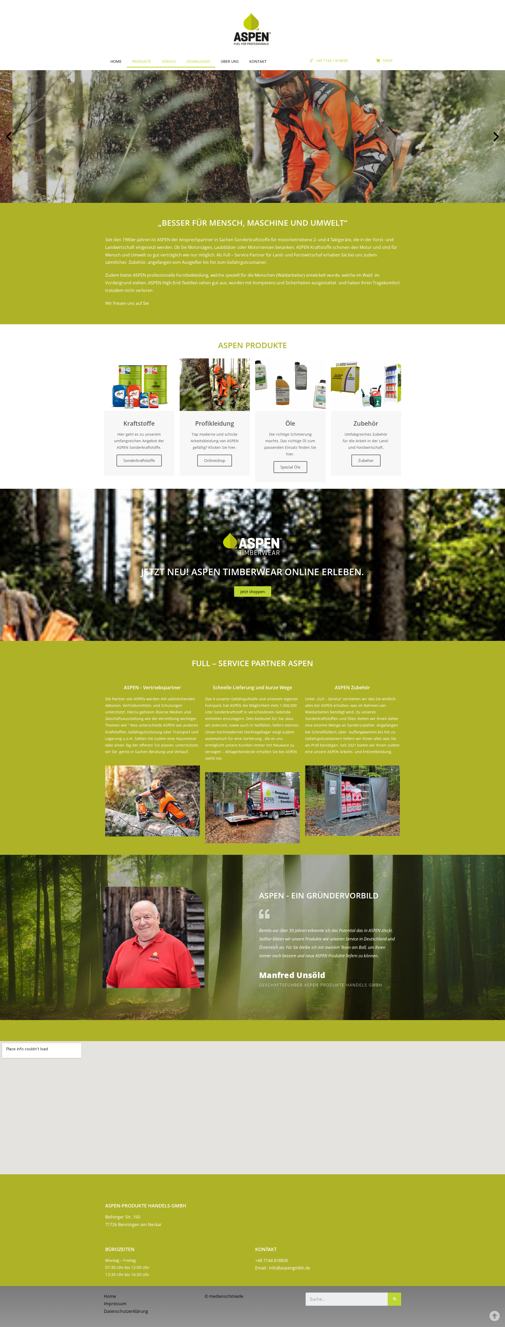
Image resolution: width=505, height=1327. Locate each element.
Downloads (198, 61)
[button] (329, 60)
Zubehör (366, 460)
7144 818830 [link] (275, 1260)
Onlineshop (214, 460)
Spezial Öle (290, 467)
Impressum (115, 1304)
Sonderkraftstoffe (139, 460)
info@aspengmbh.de (289, 1268)
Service (169, 61)
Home (116, 61)
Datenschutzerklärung (126, 1311)
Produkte (141, 61)
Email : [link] (282, 1268)
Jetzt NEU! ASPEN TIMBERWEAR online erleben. (252, 571)
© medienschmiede (224, 1296)
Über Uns (230, 61)
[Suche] (394, 1299)
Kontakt (257, 61)
